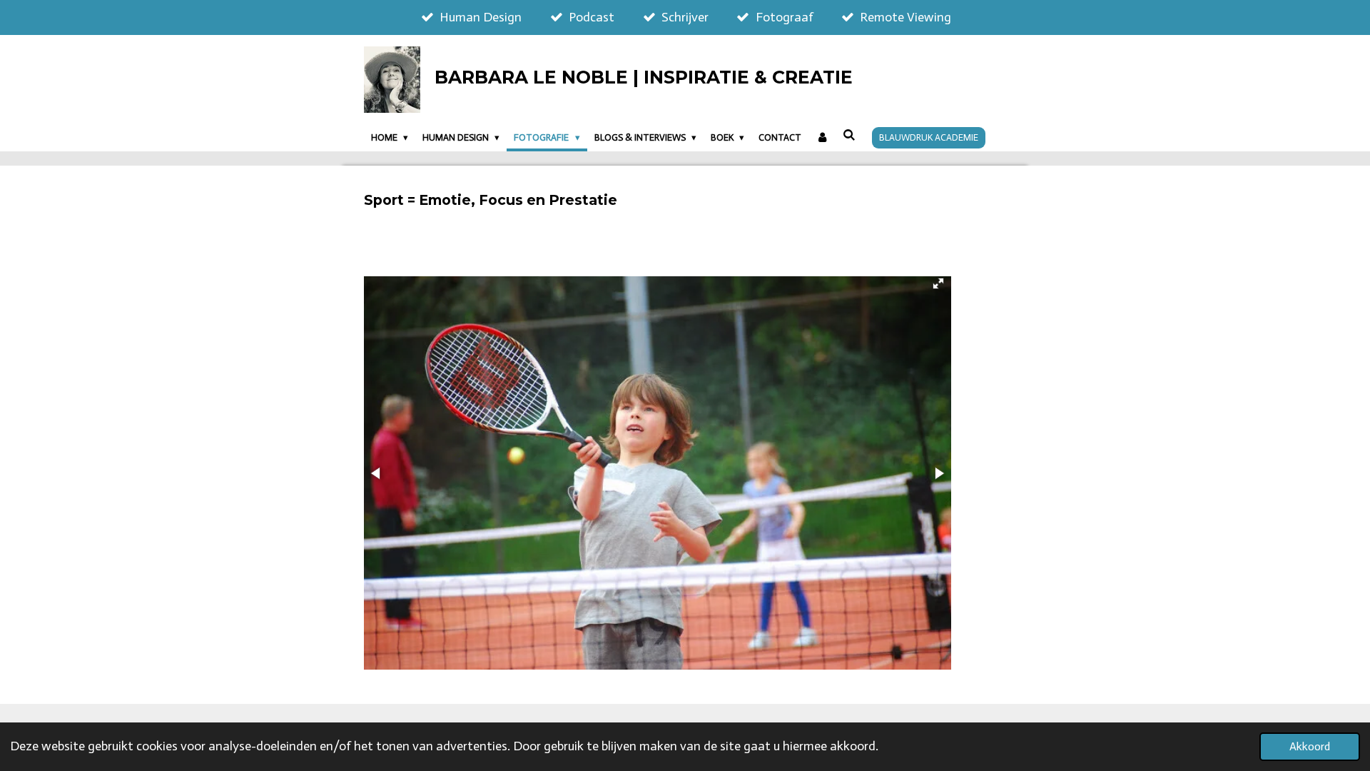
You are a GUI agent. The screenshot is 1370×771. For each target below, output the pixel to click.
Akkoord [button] (1309, 746)
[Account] (822, 137)
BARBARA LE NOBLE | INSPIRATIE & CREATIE (644, 77)
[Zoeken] (849, 135)
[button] (938, 283)
